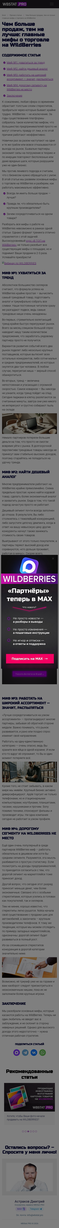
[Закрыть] (53, 559)
